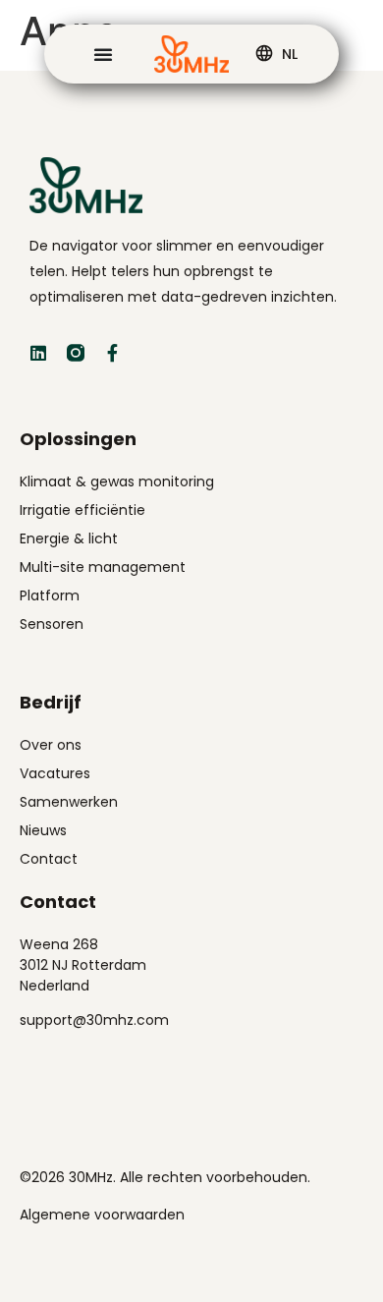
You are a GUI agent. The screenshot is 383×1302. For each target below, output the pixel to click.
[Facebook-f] (113, 353)
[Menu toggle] (103, 54)
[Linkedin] (38, 353)
